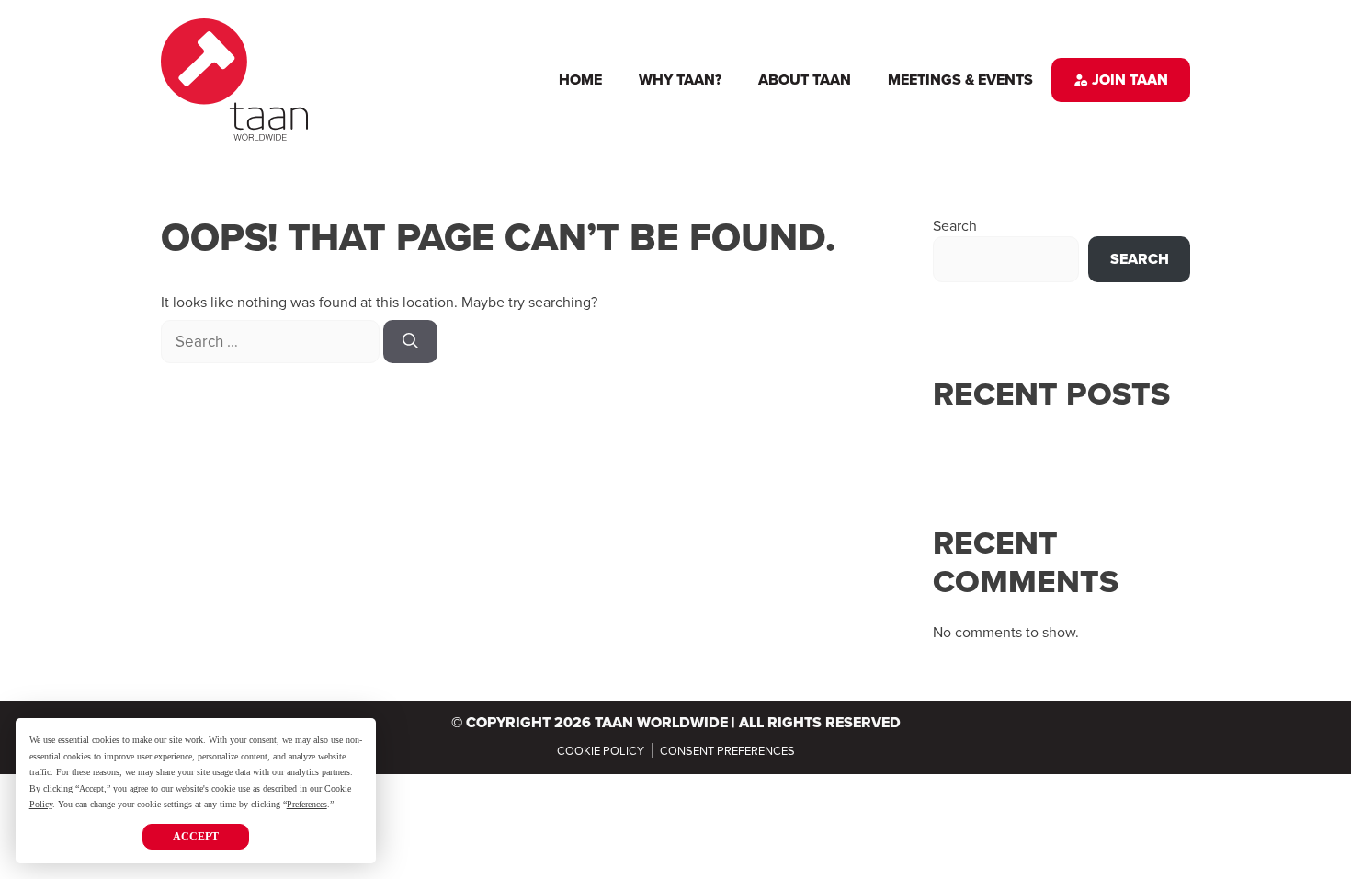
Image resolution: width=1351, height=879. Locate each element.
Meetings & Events (960, 79)
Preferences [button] (307, 804)
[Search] (410, 342)
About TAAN (804, 79)
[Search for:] (272, 341)
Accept (196, 836)
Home (580, 79)
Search (955, 225)
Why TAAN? (680, 79)
